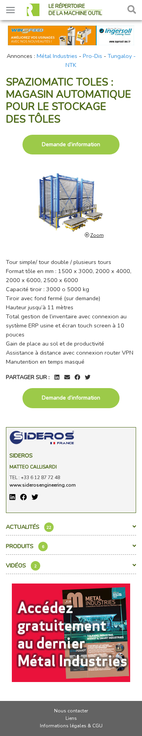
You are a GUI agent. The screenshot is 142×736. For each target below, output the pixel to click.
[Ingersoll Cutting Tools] (71, 35)
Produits (25, 546)
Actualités (28, 527)
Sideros (21, 455)
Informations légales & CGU (71, 726)
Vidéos (21, 565)
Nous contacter (71, 711)
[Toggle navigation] (10, 10)
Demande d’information (71, 144)
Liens (71, 718)
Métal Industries (57, 56)
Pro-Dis (92, 56)
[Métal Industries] (71, 632)
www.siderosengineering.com (42, 485)
